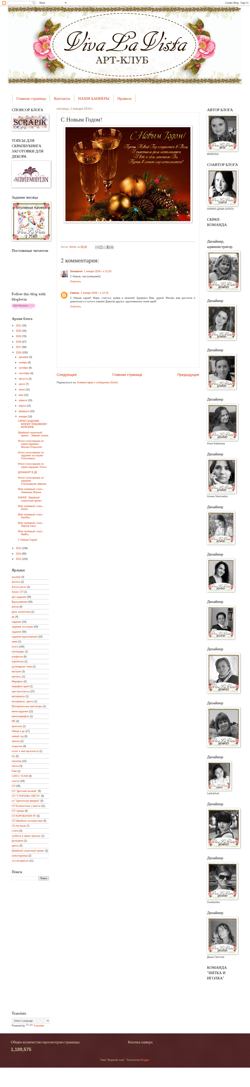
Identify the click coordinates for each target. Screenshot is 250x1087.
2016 (19, 352)
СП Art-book (19, 825)
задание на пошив (22, 626)
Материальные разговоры (27, 706)
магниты (16, 676)
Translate (39, 1025)
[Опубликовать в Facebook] (108, 247)
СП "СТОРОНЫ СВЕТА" (26, 795)
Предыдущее (188, 375)
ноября (23, 362)
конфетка (17, 656)
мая (21, 395)
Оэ (13, 756)
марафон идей (20, 686)
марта (23, 405)
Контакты (62, 98)
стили (15, 830)
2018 (19, 341)
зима (14, 641)
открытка (17, 746)
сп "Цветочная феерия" (26, 800)
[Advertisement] (27, 945)
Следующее (67, 375)
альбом (16, 576)
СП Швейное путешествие (27, 820)
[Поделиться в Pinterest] (112, 247)
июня (22, 389)
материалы (18, 696)
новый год (18, 736)
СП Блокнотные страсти (26, 805)
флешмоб (17, 840)
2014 (19, 553)
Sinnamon (76, 271)
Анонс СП (17, 591)
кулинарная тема (22, 666)
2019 (19, 336)
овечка (16, 741)
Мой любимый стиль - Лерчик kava (31, 524)
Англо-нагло (19, 586)
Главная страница (31, 98)
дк (13, 616)
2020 (19, 330)
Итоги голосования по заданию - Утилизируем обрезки (32, 480)
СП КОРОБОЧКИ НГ (24, 815)
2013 (19, 558)
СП (13, 785)
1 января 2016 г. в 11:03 (97, 271)
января (23, 416)
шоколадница (20, 855)
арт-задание (19, 596)
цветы (15, 845)
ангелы (16, 581)
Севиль (74, 292)
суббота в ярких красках (26, 835)
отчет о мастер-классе (25, 751)
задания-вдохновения (24, 636)
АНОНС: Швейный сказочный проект (30, 499)
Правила (124, 98)
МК (13, 721)
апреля (23, 400)
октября (24, 367)
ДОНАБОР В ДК (27, 472)
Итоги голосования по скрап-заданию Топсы (32, 465)
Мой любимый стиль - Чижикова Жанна (31, 491)
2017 (19, 347)
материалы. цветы (22, 701)
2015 (19, 548)
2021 (19, 325)
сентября (24, 373)
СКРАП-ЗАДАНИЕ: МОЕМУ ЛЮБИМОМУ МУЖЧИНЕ (32, 424)
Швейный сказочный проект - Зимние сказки (33, 434)
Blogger (145, 1059)
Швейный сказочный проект (28, 850)
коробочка (18, 661)
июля (22, 384)
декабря (24, 357)
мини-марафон (20, 716)
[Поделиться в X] (104, 247)
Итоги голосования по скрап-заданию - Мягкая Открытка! (31, 443)
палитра (16, 761)
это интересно (20, 860)
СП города (18, 810)
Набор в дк (18, 731)
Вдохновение (19, 601)
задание (16, 621)
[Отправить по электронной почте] (97, 247)
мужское (17, 726)
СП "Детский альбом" (24, 791)
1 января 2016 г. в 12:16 (94, 292)
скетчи (16, 781)
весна (15, 606)
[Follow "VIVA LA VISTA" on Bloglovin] (23, 308)
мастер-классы (20, 691)
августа (24, 378)
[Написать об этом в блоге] (101, 247)
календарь (18, 651)
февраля (24, 411)
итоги (15, 646)
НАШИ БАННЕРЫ (93, 98)
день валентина (21, 611)
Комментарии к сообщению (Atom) (97, 382)
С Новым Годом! (27, 539)
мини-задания (20, 711)
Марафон (17, 681)
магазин (16, 671)
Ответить (75, 281)
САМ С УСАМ (20, 775)
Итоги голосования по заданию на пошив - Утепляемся (31, 455)
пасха (15, 766)
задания (16, 631)
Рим (14, 771)
